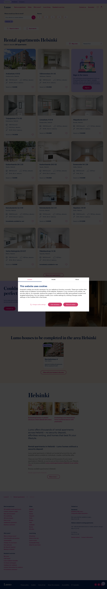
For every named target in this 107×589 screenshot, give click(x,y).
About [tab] (77, 279)
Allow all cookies (70, 304)
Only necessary (55, 304)
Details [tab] (53, 279)
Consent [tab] (29, 279)
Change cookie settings (39, 304)
